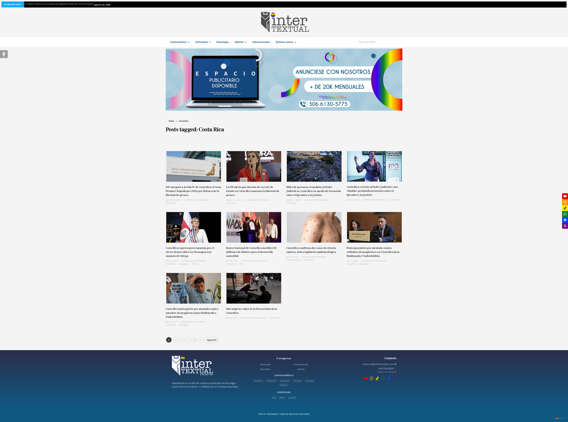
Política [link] (195, 263)
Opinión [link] (239, 42)
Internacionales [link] (261, 42)
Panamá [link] (284, 385)
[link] (4, 54)
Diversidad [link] (202, 42)
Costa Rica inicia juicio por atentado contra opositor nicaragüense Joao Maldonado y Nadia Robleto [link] (192, 313)
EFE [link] (241, 263)
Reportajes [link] (223, 42)
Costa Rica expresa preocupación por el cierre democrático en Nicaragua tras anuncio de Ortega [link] (190, 252)
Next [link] (200, 340)
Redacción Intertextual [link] (198, 199)
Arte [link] (274, 397)
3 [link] (181, 339)
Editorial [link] (292, 397)
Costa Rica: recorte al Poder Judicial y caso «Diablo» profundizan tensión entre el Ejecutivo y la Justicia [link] (372, 191)
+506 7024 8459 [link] (387, 368)
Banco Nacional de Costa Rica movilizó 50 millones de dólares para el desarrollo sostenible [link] (251, 252)
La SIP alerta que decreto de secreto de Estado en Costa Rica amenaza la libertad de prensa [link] (252, 191)
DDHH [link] (282, 397)
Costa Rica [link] (171, 202)
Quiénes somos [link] (284, 42)
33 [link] (194, 339)
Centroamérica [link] (178, 42)
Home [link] (171, 121)
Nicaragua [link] (183, 263)
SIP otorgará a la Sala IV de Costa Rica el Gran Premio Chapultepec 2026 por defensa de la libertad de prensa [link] (193, 191)
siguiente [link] (212, 339)
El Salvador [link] (271, 381)
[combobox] (378, 42)
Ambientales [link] (265, 364)
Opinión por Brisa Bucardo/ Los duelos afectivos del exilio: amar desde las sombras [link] (64, 4)
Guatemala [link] (284, 381)
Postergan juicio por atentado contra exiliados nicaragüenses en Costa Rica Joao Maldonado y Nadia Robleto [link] (373, 252)
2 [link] (175, 339)
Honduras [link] (297, 381)
